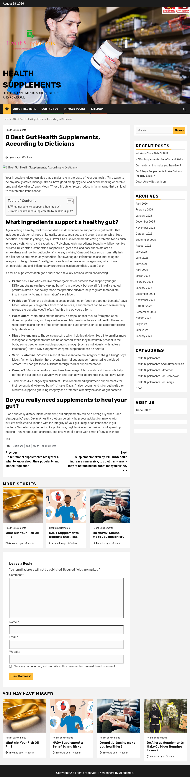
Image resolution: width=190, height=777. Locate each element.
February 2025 (144, 281)
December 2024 (145, 293)
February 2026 (144, 209)
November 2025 (145, 227)
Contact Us (49, 109)
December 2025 (145, 221)
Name (14, 622)
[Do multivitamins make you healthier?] (110, 506)
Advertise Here (24, 109)
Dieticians (18, 446)
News (139, 388)
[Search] (184, 109)
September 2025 (146, 239)
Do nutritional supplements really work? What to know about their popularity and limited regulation (32, 459)
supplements (49, 446)
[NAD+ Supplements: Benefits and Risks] (66, 506)
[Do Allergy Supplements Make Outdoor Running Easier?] (165, 716)
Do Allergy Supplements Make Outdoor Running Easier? (165, 746)
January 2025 (144, 288)
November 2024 (145, 300)
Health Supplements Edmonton (154, 370)
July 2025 (141, 251)
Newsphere (106, 773)
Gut (28, 446)
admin (28, 157)
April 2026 (142, 203)
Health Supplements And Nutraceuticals (160, 364)
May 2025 (141, 263)
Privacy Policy (75, 109)
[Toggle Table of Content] (68, 201)
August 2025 (143, 245)
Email (13, 637)
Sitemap (97, 109)
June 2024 (142, 330)
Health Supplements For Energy (155, 382)
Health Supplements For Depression (157, 376)
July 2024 (141, 324)
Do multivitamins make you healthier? (109, 535)
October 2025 (144, 233)
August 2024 (143, 318)
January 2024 (144, 336)
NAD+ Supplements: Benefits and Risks (64, 535)
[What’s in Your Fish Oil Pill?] (23, 506)
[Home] (7, 109)
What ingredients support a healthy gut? (35, 206)
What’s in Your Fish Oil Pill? (152, 153)
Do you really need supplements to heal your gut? (41, 211)
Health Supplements (16, 130)
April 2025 (142, 269)
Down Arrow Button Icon (151, 181)
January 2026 (144, 215)
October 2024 (144, 306)
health (36, 446)
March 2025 (143, 276)
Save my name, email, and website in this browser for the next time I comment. (65, 666)
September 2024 (146, 312)
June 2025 (142, 257)
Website (14, 652)
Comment (16, 575)
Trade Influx (143, 410)
